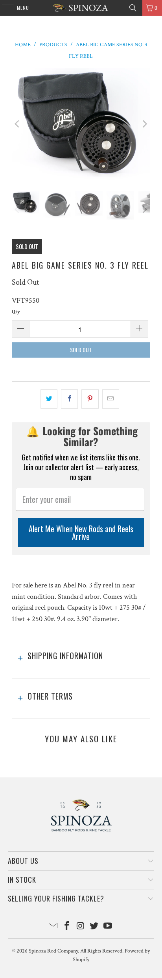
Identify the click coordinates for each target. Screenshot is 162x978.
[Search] (132, 8)
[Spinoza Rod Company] (81, 8)
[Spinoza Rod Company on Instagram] (81, 927)
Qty (16, 312)
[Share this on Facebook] (69, 399)
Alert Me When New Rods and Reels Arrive (81, 532)
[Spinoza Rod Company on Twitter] (94, 927)
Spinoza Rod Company (53, 950)
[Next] (144, 124)
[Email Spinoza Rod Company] (53, 927)
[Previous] (17, 124)
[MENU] (3, 8)
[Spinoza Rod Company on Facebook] (67, 927)
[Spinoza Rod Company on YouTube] (108, 927)
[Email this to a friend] (110, 399)
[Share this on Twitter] (48, 399)
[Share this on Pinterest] (89, 399)
